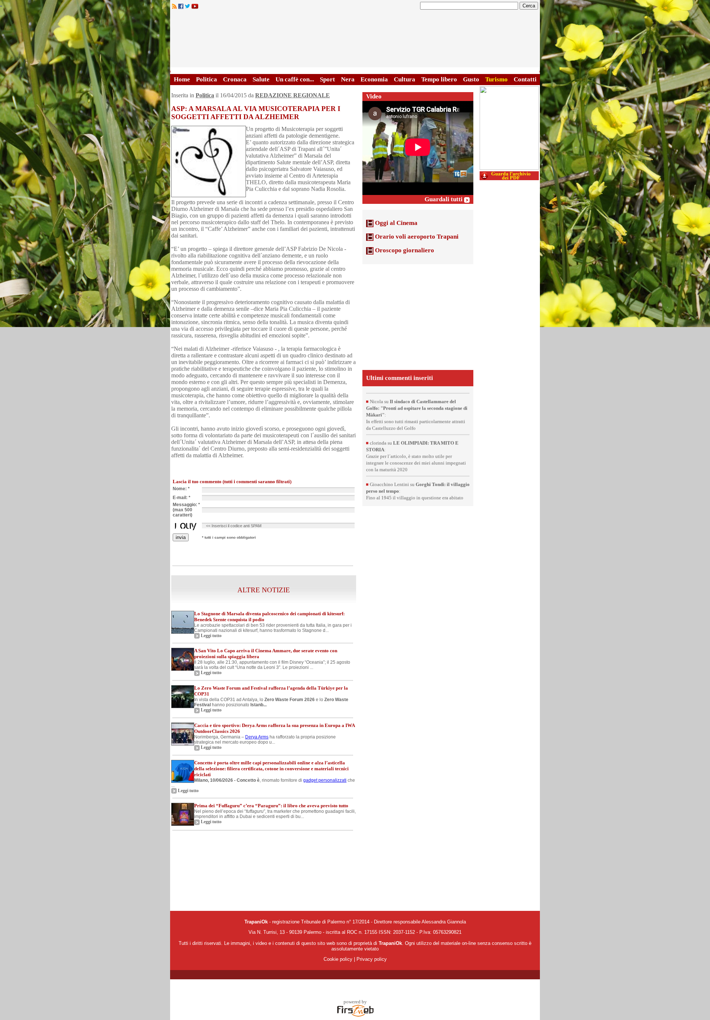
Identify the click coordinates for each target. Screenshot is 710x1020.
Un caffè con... (294, 79)
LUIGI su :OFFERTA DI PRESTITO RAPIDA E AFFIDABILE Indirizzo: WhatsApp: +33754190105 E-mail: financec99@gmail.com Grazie (416, 391)
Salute (261, 79)
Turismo (496, 79)
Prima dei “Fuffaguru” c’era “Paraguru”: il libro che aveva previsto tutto (271, 805)
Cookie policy (338, 959)
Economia (374, 79)
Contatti (525, 79)
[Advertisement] (417, 316)
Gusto (471, 79)
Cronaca (235, 79)
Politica (206, 79)
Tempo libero (439, 79)
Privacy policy (371, 959)
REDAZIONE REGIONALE (292, 95)
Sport (327, 79)
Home (182, 79)
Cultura (404, 79)
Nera (348, 79)
